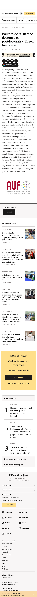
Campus (5, 28)
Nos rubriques (7, 485)
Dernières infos (9, 20)
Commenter (9, 212)
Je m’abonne (19, 377)
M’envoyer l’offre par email (18, 383)
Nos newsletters (7, 490)
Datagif (9, 588)
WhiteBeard (16, 590)
